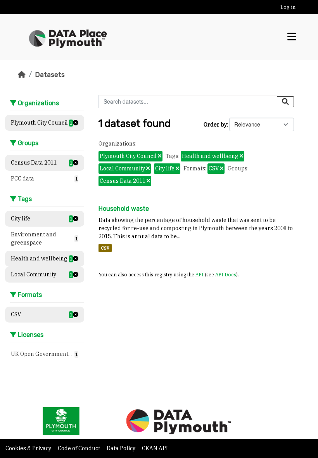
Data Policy (122, 448)
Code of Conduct (79, 448)
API (199, 274)
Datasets (50, 74)
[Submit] (285, 101)
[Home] (22, 74)
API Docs (225, 274)
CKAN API (155, 448)
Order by (215, 124)
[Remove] (159, 156)
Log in (288, 7)
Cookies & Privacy (28, 448)
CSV (105, 248)
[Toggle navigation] (291, 37)
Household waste (124, 208)
